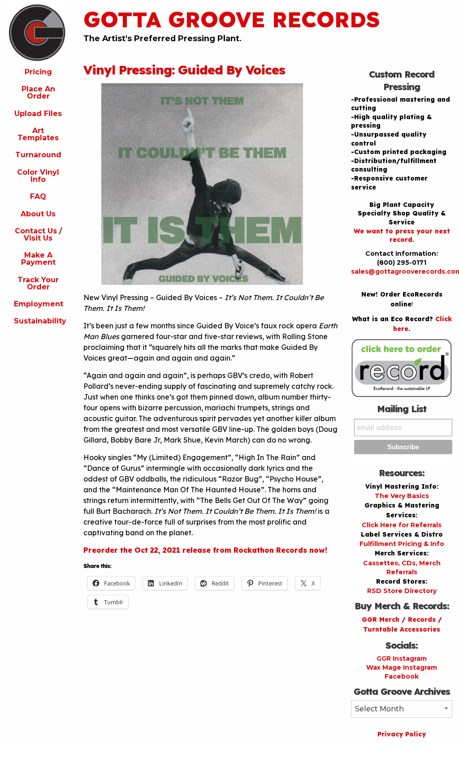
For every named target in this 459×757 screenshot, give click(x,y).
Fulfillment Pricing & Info (401, 544)
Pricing (38, 72)
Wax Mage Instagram (401, 667)
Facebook (402, 676)
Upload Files (38, 113)
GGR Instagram (402, 658)
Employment (38, 304)
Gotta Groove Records (231, 19)
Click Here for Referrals (402, 525)
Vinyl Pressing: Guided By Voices (184, 69)
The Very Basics (402, 496)
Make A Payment (38, 259)
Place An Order (38, 92)
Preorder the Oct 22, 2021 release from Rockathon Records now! (205, 550)
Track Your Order (38, 283)
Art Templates (38, 134)
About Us (38, 214)
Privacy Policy (401, 734)
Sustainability (40, 321)
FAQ (38, 196)
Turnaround (38, 155)
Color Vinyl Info (38, 176)
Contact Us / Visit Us (38, 234)
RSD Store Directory (402, 591)
